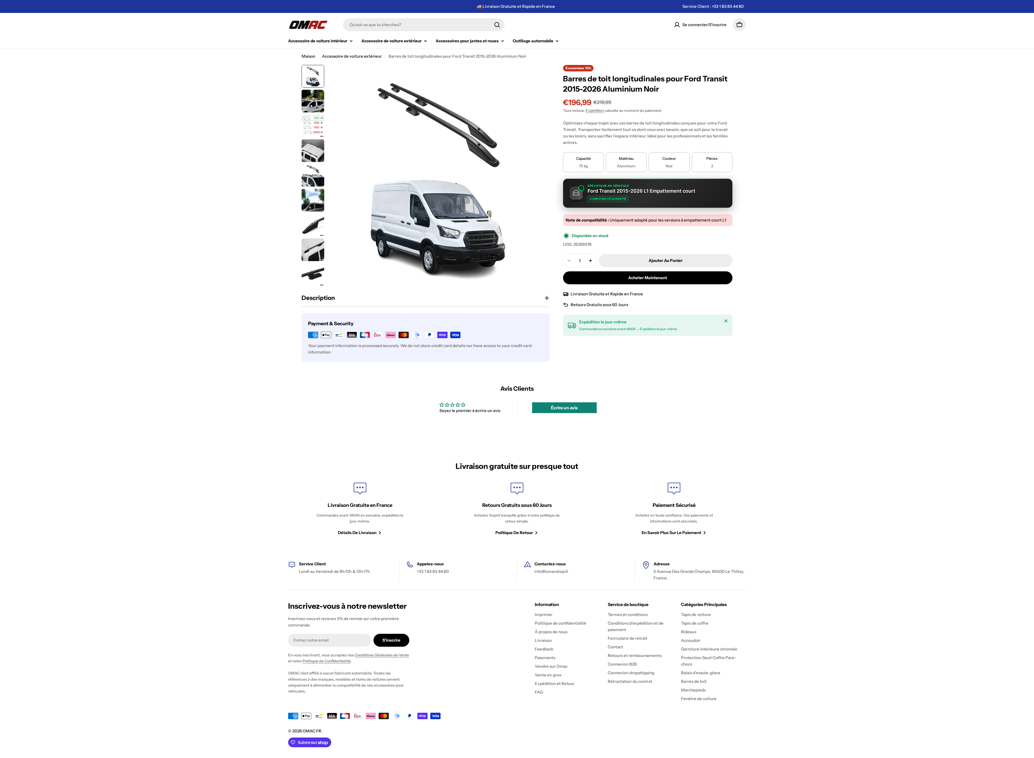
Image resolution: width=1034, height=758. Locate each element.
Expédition (595, 110)
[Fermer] (726, 321)
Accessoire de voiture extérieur (352, 56)
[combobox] (424, 24)
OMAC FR (312, 730)
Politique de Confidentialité (326, 661)
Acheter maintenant (647, 277)
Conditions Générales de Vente (382, 655)
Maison (308, 56)
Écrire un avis (564, 407)
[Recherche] (497, 25)
